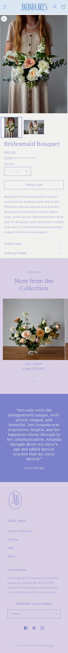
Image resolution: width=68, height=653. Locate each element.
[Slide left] (26, 381)
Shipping (8, 158)
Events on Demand (19, 531)
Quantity (9, 164)
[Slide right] (42, 381)
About (11, 556)
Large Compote (34, 363)
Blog (10, 547)
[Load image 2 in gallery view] (34, 127)
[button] (5, 7)
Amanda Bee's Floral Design (33, 645)
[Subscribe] (56, 614)
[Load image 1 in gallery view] (11, 127)
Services (13, 539)
